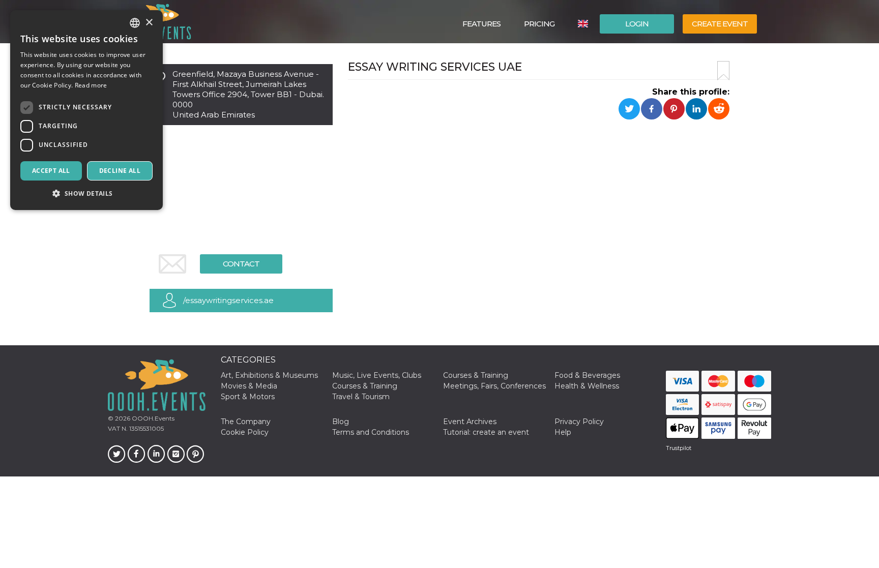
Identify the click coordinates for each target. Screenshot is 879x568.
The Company (246, 421)
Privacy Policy (579, 421)
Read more (91, 85)
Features (481, 23)
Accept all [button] (51, 170)
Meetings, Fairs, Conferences (494, 386)
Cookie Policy (245, 432)
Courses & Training (475, 375)
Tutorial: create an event (486, 432)
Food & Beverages (587, 375)
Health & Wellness (586, 386)
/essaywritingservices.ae (228, 300)
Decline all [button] (119, 170)
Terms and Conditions (370, 432)
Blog (340, 421)
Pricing (539, 23)
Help (562, 432)
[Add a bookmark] (723, 70)
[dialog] (86, 110)
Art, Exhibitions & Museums (269, 375)
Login (637, 23)
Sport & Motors (248, 396)
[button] (86, 193)
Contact (241, 263)
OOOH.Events (152, 418)
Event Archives (469, 421)
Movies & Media (249, 386)
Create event (720, 23)
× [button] (149, 22)
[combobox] (135, 23)
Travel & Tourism (361, 396)
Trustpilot (678, 448)
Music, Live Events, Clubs (376, 375)
